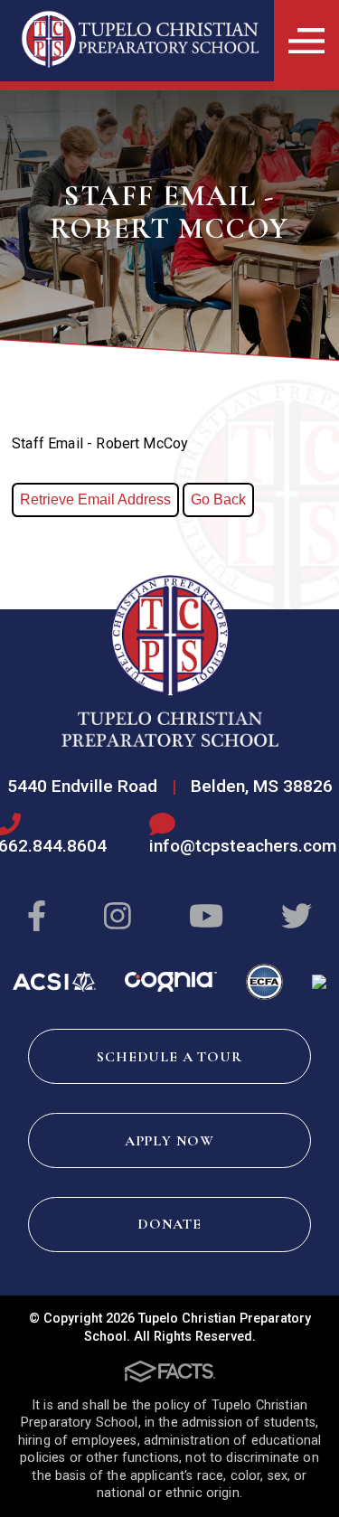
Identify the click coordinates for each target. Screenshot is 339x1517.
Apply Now (169, 1141)
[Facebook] (36, 917)
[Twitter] (296, 917)
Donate (169, 1224)
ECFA (264, 982)
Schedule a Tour (169, 1057)
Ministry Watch (319, 982)
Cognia (171, 982)
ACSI (54, 982)
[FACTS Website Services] (170, 1371)
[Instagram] (117, 917)
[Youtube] (206, 917)
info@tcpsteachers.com (242, 845)
